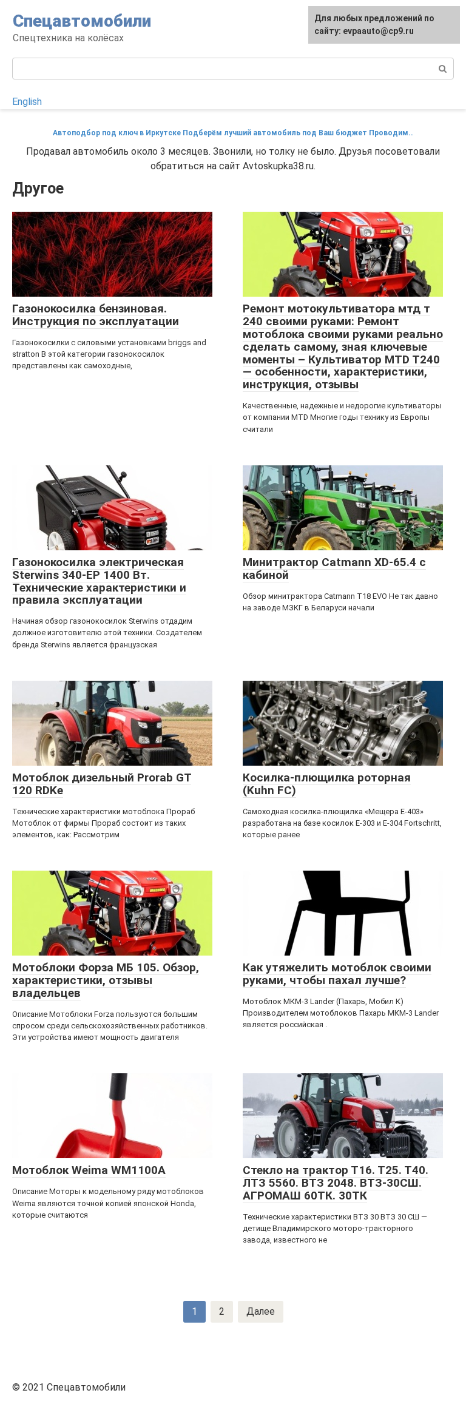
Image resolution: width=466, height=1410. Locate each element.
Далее (260, 1311)
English (27, 101)
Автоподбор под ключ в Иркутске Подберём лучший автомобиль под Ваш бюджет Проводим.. (233, 133)
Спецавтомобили (82, 21)
